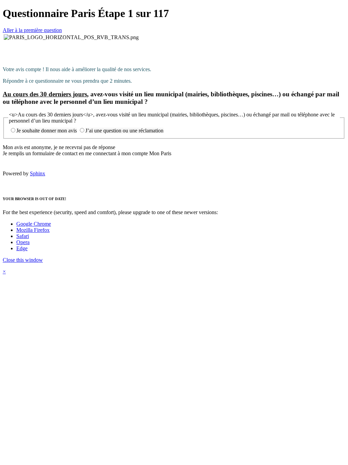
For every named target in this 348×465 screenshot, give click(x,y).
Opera (23, 242)
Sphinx (37, 173)
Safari (22, 236)
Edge (22, 248)
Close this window (23, 260)
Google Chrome (33, 224)
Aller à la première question (32, 30)
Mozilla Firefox (33, 230)
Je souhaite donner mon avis (46, 130)
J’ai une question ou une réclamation (124, 130)
